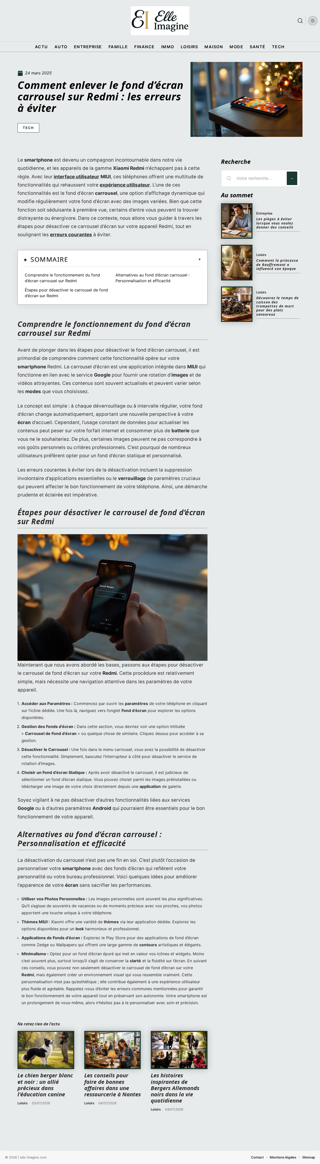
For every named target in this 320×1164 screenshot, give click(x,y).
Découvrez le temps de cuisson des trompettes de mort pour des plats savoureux (277, 306)
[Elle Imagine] (160, 21)
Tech (28, 128)
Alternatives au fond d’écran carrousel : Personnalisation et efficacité (153, 277)
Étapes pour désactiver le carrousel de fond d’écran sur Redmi (66, 292)
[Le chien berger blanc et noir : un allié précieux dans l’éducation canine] (46, 1050)
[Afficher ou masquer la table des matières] (134, 259)
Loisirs (23, 1103)
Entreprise (264, 213)
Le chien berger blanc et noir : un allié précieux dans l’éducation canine (45, 1084)
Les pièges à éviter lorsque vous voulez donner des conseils (275, 223)
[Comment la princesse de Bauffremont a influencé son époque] (237, 262)
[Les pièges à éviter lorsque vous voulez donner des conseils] (237, 221)
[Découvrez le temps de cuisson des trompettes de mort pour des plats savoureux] (237, 304)
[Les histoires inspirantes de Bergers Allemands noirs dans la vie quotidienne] (179, 1050)
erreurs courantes (71, 234)
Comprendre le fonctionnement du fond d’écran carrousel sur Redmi (62, 277)
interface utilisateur (76, 177)
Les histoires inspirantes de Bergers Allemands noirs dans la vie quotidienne (175, 1087)
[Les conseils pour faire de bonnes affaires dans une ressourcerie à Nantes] (112, 1050)
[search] (300, 20)
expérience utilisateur (125, 185)
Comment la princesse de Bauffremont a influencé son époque (277, 264)
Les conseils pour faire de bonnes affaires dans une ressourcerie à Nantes (112, 1084)
